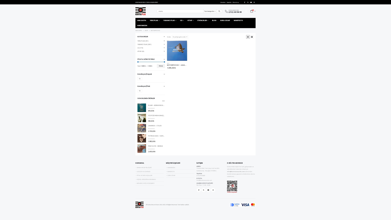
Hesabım (223, 2)
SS (140, 79)
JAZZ (168, 63)
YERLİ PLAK (154, 20)
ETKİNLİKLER (202, 20)
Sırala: (169, 37)
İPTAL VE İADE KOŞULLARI (144, 175)
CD (181, 20)
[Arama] (219, 11)
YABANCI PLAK (169, 20)
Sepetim (229, 2)
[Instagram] (254, 2)
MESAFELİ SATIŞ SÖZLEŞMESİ (145, 183)
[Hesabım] (246, 11)
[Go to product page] (177, 51)
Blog (214, 20)
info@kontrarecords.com (204, 180)
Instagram (213, 190)
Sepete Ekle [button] (184, 44)
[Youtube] (251, 2)
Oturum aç (236, 2)
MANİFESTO (238, 20)
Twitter (204, 190)
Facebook (199, 190)
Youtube (208, 190)
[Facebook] (244, 2)
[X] (248, 2)
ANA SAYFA (141, 20)
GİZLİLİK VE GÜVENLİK (143, 171)
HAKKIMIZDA (142, 25)
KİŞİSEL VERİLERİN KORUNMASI (146, 179)
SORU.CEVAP (225, 20)
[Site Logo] (140, 11)
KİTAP (190, 20)
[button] (248, 37)
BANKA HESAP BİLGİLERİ (144, 167)
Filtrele (161, 66)
